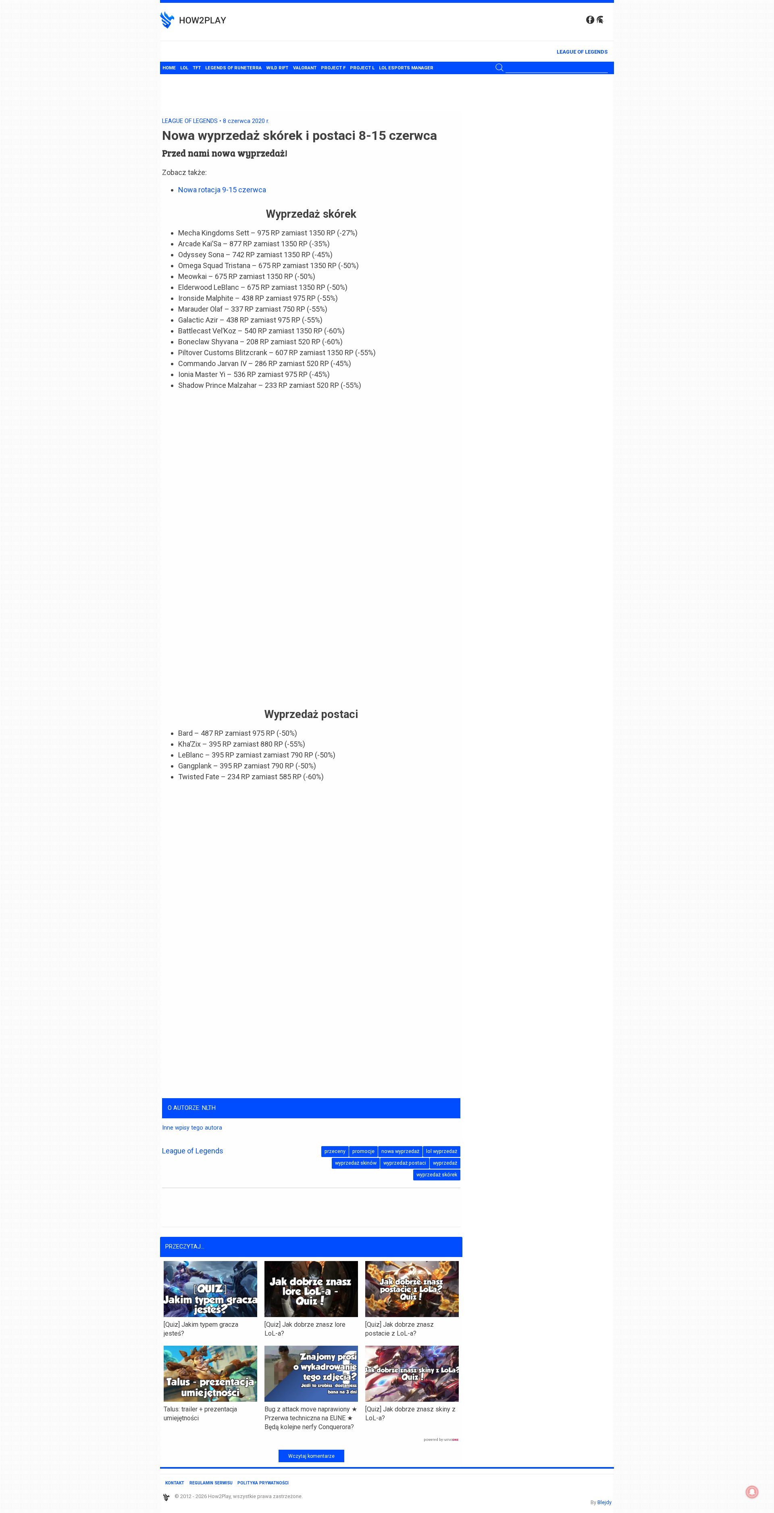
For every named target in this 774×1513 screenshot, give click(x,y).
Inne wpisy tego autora (192, 1127)
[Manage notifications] (752, 1492)
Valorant (304, 68)
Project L (362, 68)
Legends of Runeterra (233, 68)
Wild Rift (277, 68)
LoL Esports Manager (406, 68)
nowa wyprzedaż (400, 1151)
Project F (333, 68)
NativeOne (311, 1440)
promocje (363, 1151)
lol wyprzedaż (441, 1151)
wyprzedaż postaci (404, 1163)
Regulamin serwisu (211, 1483)
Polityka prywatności (263, 1483)
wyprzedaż (445, 1163)
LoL (184, 68)
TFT (197, 68)
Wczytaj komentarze (311, 1456)
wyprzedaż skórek (436, 1175)
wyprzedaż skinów (356, 1163)
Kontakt (174, 1483)
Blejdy (604, 1502)
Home (169, 68)
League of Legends (582, 52)
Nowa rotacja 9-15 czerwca (222, 189)
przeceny (335, 1151)
